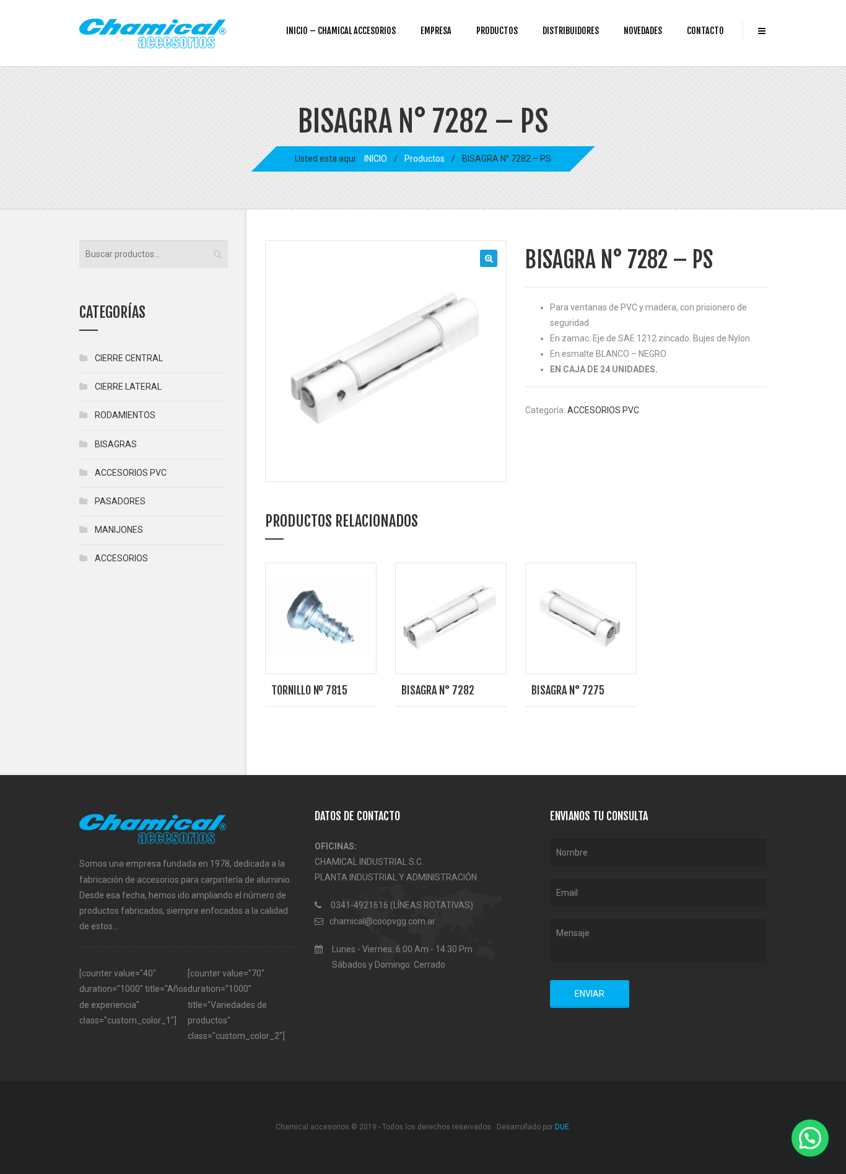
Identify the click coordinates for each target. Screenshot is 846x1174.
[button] (488, 258)
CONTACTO (705, 30)
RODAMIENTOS (125, 415)
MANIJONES (119, 530)
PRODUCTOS (497, 30)
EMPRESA (436, 30)
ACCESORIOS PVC (603, 410)
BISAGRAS (116, 444)
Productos (424, 159)
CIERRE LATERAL (128, 387)
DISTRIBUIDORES (571, 30)
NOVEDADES (643, 30)
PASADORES (120, 501)
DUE (562, 1127)
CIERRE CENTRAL (129, 358)
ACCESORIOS (121, 558)
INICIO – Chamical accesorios (341, 30)
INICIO (375, 159)
